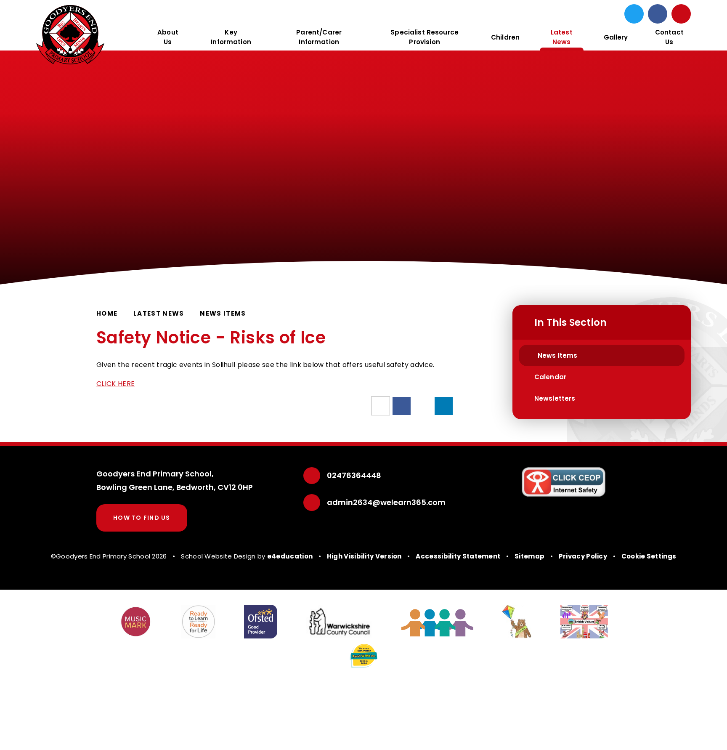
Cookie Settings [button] (649, 556)
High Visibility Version (364, 556)
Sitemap (529, 556)
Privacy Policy (583, 556)
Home (106, 313)
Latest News (158, 313)
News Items (223, 313)
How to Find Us (141, 517)
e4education (290, 556)
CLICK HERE (115, 383)
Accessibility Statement (458, 556)
